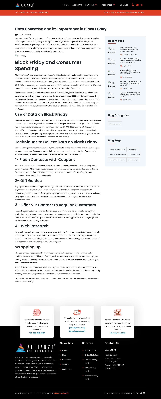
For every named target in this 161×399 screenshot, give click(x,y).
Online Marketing (91, 355)
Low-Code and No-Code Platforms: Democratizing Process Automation (129, 49)
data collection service (62, 278)
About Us (77, 4)
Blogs (112, 12)
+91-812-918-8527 (37, 333)
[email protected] (37, 274)
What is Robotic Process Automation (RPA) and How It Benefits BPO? (130, 72)
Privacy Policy (126, 393)
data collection (115, 124)
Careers (65, 364)
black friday (28, 281)
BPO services (90, 350)
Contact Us (66, 369)
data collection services (73, 270)
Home (66, 4)
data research (80, 278)
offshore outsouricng (29, 278)
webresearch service (117, 160)
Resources (107, 4)
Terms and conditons (112, 393)
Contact (124, 4)
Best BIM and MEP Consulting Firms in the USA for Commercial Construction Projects (131, 61)
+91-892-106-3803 (117, 333)
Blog (64, 355)
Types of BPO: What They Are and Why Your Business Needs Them (130, 94)
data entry (45, 278)
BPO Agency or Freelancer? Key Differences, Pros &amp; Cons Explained (130, 83)
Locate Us (110, 368)
